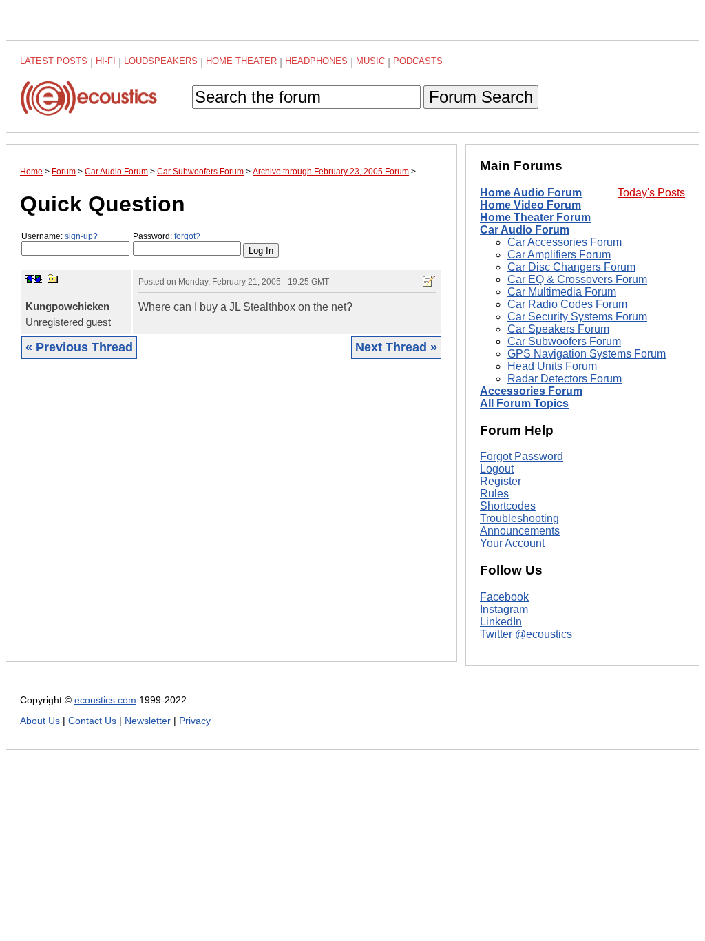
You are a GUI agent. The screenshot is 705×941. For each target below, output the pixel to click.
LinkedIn (501, 622)
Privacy (195, 721)
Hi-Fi (106, 61)
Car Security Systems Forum (577, 316)
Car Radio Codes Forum (567, 304)
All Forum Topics (524, 403)
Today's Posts (651, 192)
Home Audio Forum (531, 192)
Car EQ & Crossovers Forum (577, 279)
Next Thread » (396, 347)
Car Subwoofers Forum (564, 341)
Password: (166, 236)
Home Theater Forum (535, 217)
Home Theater (241, 61)
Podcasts (418, 61)
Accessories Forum (531, 391)
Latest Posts (53, 61)
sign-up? (81, 236)
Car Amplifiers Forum (559, 254)
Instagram (504, 609)
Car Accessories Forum (564, 242)
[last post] (38, 279)
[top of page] (29, 279)
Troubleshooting (519, 518)
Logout (497, 469)
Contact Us (92, 721)
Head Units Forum (552, 366)
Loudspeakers (161, 61)
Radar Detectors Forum (564, 378)
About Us (40, 721)
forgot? (187, 236)
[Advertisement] (231, 521)
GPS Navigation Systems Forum (586, 354)
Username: (59, 236)
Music (370, 61)
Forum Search (481, 96)
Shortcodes (508, 506)
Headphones (316, 61)
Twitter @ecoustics (526, 634)
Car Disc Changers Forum (571, 267)
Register (500, 481)
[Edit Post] (429, 281)
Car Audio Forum (524, 230)
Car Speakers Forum (558, 329)
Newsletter (148, 721)
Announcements (520, 531)
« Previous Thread (79, 347)
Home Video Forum (530, 205)
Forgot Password (521, 456)
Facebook (504, 597)
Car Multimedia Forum (561, 292)
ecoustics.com (105, 700)
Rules (494, 493)
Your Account (512, 543)
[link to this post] (53, 278)
